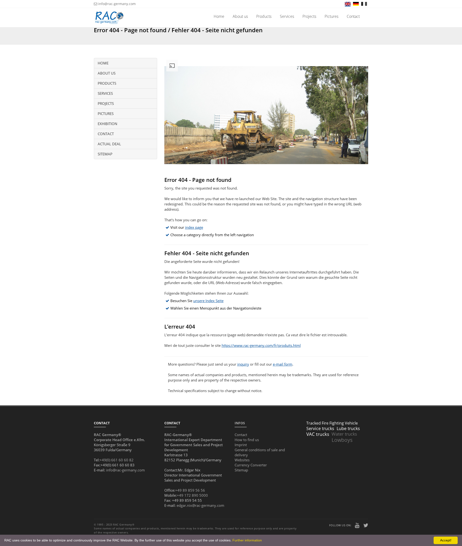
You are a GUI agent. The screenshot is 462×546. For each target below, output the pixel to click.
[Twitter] (365, 526)
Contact (353, 16)
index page (194, 227)
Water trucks (344, 434)
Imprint (241, 444)
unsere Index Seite (208, 300)
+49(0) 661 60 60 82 (117, 459)
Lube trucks (348, 428)
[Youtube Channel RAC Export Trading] (357, 526)
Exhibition (107, 123)
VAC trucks (317, 434)
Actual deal (109, 143)
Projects (309, 16)
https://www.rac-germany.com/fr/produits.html (261, 345)
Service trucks (320, 428)
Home (219, 16)
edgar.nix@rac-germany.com (200, 505)
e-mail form (282, 364)
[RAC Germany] (109, 14)
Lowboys (342, 440)
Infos (240, 423)
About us (240, 16)
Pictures (331, 16)
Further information (247, 540)
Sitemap (105, 154)
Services (287, 16)
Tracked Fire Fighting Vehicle (332, 423)
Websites (242, 459)
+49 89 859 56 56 (190, 490)
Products (263, 16)
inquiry (243, 364)
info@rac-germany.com (116, 3)
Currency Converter (251, 465)
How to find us (247, 439)
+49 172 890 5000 (192, 495)
